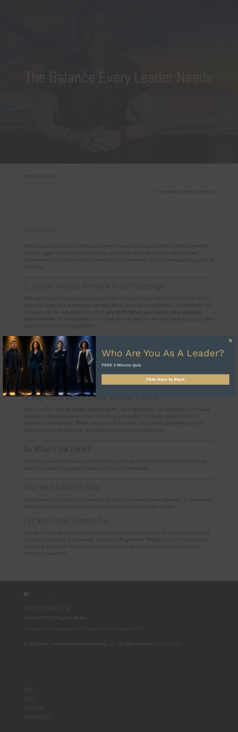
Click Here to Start (165, 379)
